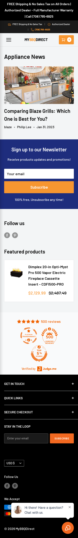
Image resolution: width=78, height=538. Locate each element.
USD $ (10, 463)
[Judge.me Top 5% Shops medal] (39, 353)
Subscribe (39, 187)
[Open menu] (8, 39)
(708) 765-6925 (42, 29)
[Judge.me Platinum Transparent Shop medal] (28, 335)
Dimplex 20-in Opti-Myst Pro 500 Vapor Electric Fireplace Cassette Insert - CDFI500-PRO (48, 275)
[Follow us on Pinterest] (15, 234)
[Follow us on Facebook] (7, 234)
